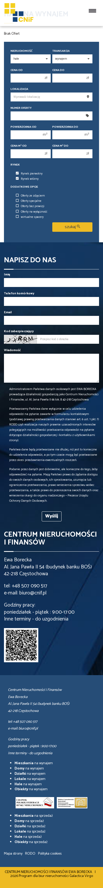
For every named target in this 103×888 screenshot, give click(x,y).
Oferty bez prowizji (32, 206)
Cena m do (60, 146)
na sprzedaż (34, 816)
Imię (7, 274)
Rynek (15, 165)
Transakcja (61, 51)
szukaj (71, 226)
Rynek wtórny (30, 179)
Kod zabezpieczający (19, 331)
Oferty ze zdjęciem (33, 195)
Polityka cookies (50, 854)
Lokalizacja (19, 89)
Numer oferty (21, 108)
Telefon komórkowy (19, 293)
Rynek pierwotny (32, 173)
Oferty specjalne (31, 201)
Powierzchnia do (65, 127)
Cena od (17, 70)
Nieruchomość (21, 51)
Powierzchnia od (23, 127)
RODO (30, 854)
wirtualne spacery (32, 217)
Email (8, 312)
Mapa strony (13, 854)
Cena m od (19, 146)
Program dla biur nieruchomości (44, 876)
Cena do (58, 70)
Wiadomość (12, 350)
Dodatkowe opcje (24, 187)
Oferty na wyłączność (34, 211)
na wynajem (34, 763)
